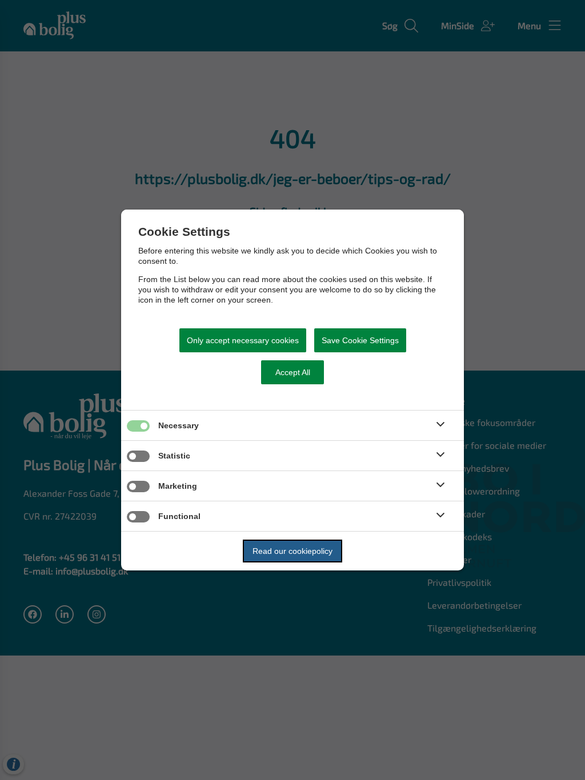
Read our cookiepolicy (292, 551)
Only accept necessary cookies (243, 340)
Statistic (174, 455)
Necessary (178, 425)
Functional (179, 516)
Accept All (292, 372)
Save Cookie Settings (360, 340)
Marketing (177, 485)
